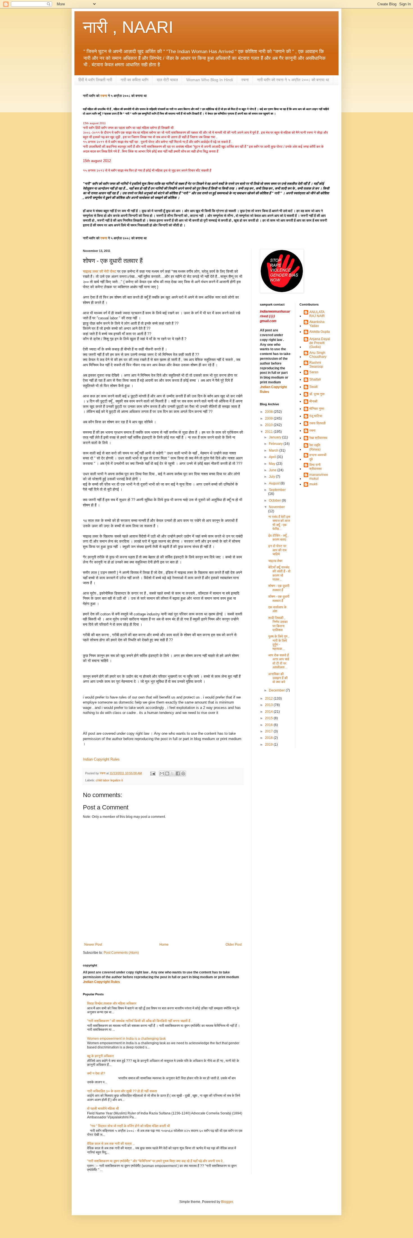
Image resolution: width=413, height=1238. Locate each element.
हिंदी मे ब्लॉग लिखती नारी (95, 80)
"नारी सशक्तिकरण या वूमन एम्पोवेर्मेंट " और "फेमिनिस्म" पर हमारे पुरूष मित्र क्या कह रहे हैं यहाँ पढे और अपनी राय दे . (155, 1161)
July (272, 477)
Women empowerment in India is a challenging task (126, 1039)
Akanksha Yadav (316, 324)
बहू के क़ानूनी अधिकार (100, 1056)
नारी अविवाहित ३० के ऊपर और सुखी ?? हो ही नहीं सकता (122, 1091)
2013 (269, 705)
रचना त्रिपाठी (317, 423)
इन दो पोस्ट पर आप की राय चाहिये (277, 550)
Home (164, 944)
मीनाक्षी (313, 401)
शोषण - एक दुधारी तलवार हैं (278, 588)
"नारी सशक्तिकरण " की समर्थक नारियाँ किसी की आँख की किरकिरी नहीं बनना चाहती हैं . (139, 1021)
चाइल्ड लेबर (275, 561)
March (274, 450)
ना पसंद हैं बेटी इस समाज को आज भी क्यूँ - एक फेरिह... (279, 523)
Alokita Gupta (319, 332)
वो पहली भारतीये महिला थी (103, 1108)
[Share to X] (172, 773)
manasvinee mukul (318, 477)
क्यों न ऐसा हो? (96, 1073)
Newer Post (93, 944)
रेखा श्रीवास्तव (318, 438)
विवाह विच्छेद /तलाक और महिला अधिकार (111, 1003)
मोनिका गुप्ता (316, 409)
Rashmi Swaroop (316, 364)
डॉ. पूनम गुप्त (316, 394)
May (272, 464)
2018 (269, 738)
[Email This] (162, 773)
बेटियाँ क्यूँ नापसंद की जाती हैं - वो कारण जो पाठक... (279, 573)
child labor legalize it (109, 780)
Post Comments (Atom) (121, 953)
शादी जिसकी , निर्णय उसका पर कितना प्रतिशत (278, 624)
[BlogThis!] (167, 773)
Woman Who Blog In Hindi (209, 80)
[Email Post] (152, 773)
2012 (269, 698)
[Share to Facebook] (178, 773)
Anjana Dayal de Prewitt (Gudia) (319, 343)
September (277, 490)
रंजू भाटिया (315, 416)
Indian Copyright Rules (101, 759)
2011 (269, 432)
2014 (269, 712)
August (274, 483)
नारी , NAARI (128, 27)
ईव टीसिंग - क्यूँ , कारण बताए (278, 537)
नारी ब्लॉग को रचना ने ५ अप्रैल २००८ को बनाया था (293, 80)
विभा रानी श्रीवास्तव (315, 467)
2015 (269, 718)
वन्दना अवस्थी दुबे (317, 457)
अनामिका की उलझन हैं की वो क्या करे (278, 678)
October (275, 500)
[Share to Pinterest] (183, 773)
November (277, 507)
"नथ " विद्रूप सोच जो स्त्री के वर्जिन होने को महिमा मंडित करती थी (130, 1126)
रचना (245, 80)
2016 (269, 725)
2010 (269, 425)
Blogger (227, 1202)
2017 (269, 731)
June (273, 470)
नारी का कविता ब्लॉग (134, 80)
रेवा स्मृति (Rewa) (315, 447)
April (273, 457)
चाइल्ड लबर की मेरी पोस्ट (99, 271)
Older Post (234, 944)
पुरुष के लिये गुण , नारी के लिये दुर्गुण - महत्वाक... (278, 642)
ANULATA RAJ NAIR (317, 314)
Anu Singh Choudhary (317, 355)
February (276, 444)
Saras (313, 372)
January (275, 437)
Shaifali (315, 379)
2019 (269, 745)
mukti (313, 484)
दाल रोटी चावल (167, 80)
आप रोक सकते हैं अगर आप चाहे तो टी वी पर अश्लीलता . (278, 661)
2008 (269, 412)
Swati (313, 387)
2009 (269, 418)
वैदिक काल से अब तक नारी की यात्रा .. (110, 1144)
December (277, 690)
